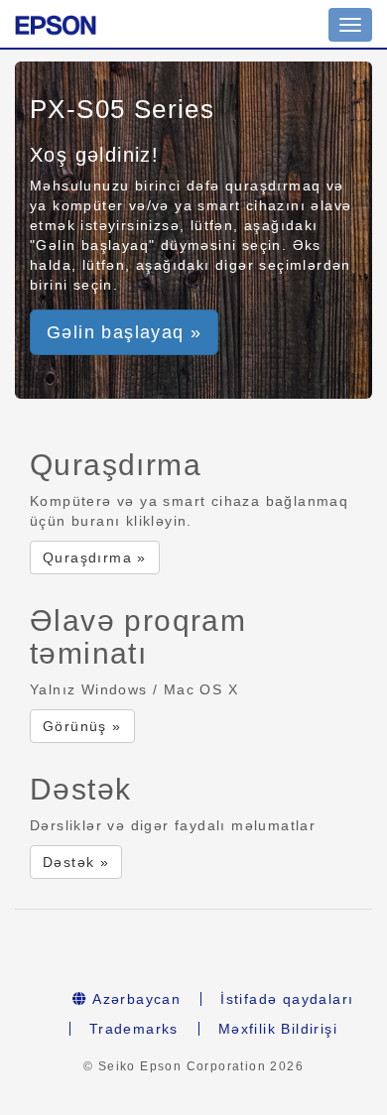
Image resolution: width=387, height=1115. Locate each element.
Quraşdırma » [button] (95, 557)
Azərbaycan (134, 999)
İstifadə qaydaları (286, 999)
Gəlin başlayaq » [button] (124, 332)
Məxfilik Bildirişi (277, 1029)
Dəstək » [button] (76, 862)
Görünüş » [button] (82, 726)
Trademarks (134, 1029)
